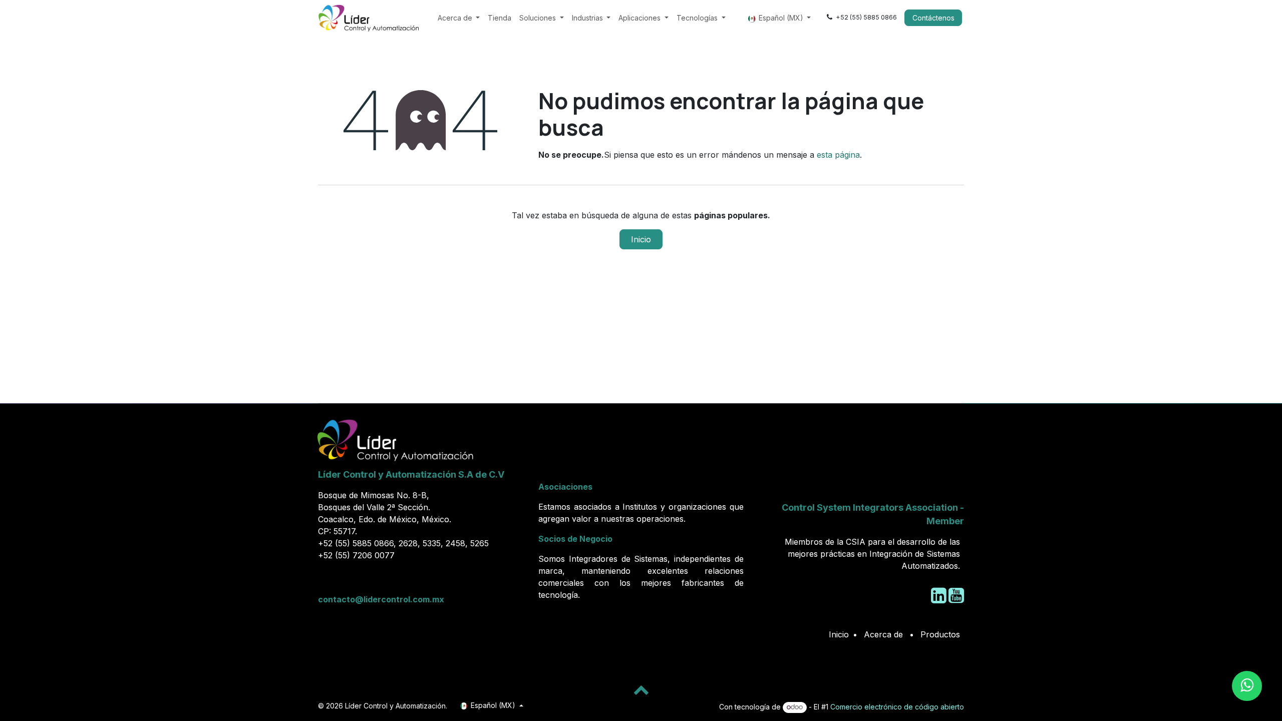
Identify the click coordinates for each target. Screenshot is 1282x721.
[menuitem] (459, 18)
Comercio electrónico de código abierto (897, 706)
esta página (838, 155)
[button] (641, 689)
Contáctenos (933, 18)
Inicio (641, 239)
